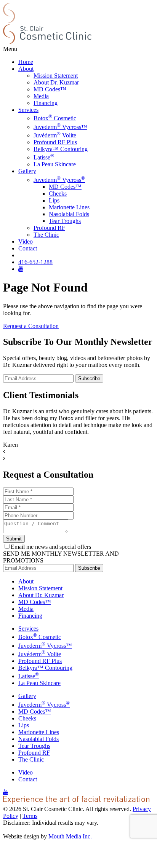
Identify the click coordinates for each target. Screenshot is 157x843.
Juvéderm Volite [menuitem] (55, 135)
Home (25, 62)
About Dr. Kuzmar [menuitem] (56, 82)
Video (25, 241)
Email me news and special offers (51, 546)
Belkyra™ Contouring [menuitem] (61, 149)
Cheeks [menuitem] (58, 193)
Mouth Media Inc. (70, 836)
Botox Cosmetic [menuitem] (55, 118)
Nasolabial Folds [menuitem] (69, 214)
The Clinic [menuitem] (46, 234)
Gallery (27, 171)
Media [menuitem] (41, 96)
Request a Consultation (31, 326)
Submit (14, 539)
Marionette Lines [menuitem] (69, 207)
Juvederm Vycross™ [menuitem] (60, 127)
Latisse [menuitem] (44, 157)
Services (28, 110)
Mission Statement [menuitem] (56, 75)
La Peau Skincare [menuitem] (55, 164)
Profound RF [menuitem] (49, 228)
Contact (27, 248)
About (26, 68)
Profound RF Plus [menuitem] (55, 142)
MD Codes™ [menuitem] (50, 89)
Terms (29, 816)
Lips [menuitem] (54, 200)
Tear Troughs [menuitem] (65, 221)
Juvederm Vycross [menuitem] (59, 180)
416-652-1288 (35, 262)
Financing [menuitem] (46, 103)
